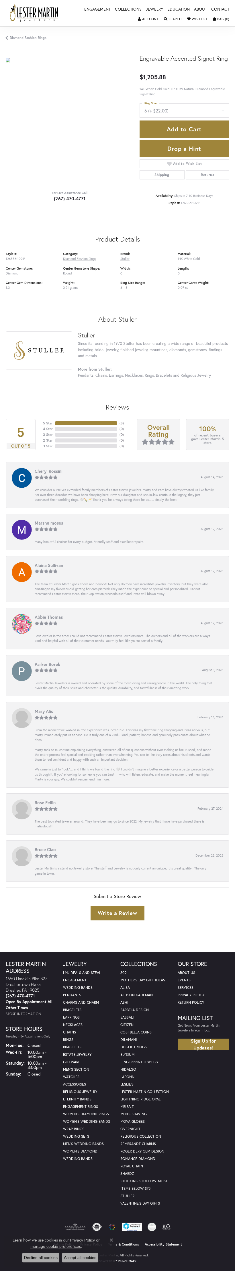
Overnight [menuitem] (130, 1128)
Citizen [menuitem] (127, 1024)
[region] (70, 122)
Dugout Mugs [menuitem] (133, 1047)
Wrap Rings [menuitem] (73, 1128)
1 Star (48, 446)
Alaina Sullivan (49, 565)
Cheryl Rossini (48, 471)
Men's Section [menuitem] (76, 1069)
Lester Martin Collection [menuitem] (144, 1091)
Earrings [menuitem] (71, 1017)
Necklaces (134, 375)
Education (178, 9)
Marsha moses (49, 523)
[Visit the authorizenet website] (96, 1227)
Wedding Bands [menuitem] (78, 987)
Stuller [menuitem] (127, 1195)
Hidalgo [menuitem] (128, 1069)
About (200, 9)
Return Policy (191, 1002)
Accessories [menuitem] (74, 1084)
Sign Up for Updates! (203, 1044)
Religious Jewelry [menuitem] (80, 1091)
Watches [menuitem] (71, 1076)
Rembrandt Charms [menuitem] (138, 1143)
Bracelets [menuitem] (72, 1047)
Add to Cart (184, 129)
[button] (148, 19)
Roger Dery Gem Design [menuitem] (142, 1151)
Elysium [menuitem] (127, 1054)
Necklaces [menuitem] (73, 1024)
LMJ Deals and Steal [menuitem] (82, 972)
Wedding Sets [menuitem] (76, 1136)
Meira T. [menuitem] (127, 1106)
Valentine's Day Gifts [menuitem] (140, 1203)
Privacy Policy (191, 995)
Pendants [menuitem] (72, 995)
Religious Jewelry (196, 375)
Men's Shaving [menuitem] (133, 1114)
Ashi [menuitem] (124, 1002)
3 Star (48, 434)
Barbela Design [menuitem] (134, 1009)
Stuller (125, 258)
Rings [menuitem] (68, 1039)
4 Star (48, 429)
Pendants (85, 375)
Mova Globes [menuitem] (132, 1121)
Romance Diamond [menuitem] (137, 1158)
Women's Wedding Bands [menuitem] (86, 1121)
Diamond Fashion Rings (28, 37)
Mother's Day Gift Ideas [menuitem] (142, 980)
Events (184, 980)
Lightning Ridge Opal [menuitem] (140, 1099)
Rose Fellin (45, 802)
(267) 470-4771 (70, 198)
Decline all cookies (41, 1257)
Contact (220, 9)
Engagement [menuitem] (75, 980)
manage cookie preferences (55, 1246)
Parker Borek (47, 664)
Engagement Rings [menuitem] (80, 1106)
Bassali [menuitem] (127, 1017)
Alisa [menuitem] (125, 987)
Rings (149, 375)
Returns (207, 175)
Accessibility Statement (163, 1244)
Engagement (97, 9)
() (122, 423)
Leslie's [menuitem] (127, 1084)
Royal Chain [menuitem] (131, 1166)
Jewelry (154, 9)
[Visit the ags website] (75, 1227)
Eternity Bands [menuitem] (77, 1099)
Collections (128, 9)
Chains (101, 375)
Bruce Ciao (45, 849)
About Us (186, 972)
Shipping (161, 175)
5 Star (48, 423)
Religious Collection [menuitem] (140, 1136)
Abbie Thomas (49, 617)
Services (185, 987)
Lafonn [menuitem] (127, 1076)
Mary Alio (44, 711)
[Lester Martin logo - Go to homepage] (34, 13)
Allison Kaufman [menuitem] (136, 995)
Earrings (116, 375)
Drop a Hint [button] (184, 149)
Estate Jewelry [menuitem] (77, 1054)
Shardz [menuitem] (127, 1173)
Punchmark (127, 1261)
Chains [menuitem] (69, 1032)
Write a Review (117, 913)
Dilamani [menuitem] (128, 1039)
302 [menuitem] (123, 972)
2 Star (48, 440)
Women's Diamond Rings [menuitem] (86, 1114)
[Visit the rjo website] (166, 1227)
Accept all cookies (80, 1257)
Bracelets (164, 375)
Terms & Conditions (123, 1244)
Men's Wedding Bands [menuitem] (83, 1143)
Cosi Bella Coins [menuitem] (136, 1032)
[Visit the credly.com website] (152, 1227)
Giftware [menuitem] (71, 1062)
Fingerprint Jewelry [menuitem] (139, 1062)
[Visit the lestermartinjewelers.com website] (112, 1227)
